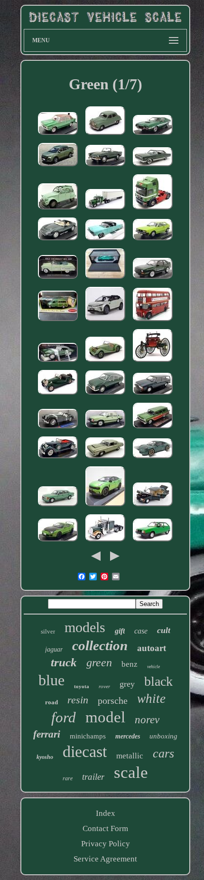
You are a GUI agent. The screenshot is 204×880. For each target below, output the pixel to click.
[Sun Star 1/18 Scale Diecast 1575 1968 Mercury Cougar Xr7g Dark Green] (58, 362)
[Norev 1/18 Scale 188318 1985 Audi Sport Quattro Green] (153, 279)
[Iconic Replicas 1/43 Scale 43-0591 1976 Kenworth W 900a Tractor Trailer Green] (105, 209)
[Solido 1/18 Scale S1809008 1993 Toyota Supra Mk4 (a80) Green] (58, 541)
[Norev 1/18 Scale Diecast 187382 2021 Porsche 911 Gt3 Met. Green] (153, 458)
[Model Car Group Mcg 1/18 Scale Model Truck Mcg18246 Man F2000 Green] (153, 209)
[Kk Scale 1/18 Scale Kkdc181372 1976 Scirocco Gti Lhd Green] (153, 240)
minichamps (88, 736)
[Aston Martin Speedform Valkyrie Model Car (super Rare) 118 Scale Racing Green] (105, 279)
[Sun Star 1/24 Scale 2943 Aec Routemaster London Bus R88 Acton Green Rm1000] (153, 321)
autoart (151, 648)
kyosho (45, 757)
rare (68, 778)
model (105, 717)
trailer (93, 777)
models (85, 627)
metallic (129, 755)
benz (129, 664)
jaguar (54, 649)
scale (131, 772)
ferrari (46, 734)
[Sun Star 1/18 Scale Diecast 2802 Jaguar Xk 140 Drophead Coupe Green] (58, 428)
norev (147, 720)
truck (64, 662)
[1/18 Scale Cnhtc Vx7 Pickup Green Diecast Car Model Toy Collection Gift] (58, 166)
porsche (113, 700)
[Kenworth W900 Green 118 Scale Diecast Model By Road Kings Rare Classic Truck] (105, 541)
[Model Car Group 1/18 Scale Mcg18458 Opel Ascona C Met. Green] (105, 428)
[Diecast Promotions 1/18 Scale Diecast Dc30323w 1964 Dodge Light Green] (105, 458)
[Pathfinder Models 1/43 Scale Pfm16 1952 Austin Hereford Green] (105, 135)
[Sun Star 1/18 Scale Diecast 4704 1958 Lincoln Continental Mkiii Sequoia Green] (105, 240)
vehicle (153, 666)
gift (120, 631)
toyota (81, 686)
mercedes (127, 736)
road (51, 702)
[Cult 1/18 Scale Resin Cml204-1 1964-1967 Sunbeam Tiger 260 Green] (105, 166)
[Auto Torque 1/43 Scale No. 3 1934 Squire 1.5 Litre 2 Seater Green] (105, 362)
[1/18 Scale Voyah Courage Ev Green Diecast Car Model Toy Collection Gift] (105, 321)
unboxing (163, 736)
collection (100, 645)
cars (163, 753)
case (141, 631)
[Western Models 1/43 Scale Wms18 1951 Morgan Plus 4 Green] (58, 394)
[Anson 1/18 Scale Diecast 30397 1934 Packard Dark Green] (58, 458)
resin (77, 700)
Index (105, 813)
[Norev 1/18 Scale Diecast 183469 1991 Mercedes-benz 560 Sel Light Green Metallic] (58, 506)
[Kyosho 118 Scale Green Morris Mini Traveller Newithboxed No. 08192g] (58, 321)
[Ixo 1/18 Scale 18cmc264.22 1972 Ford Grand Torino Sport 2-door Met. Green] (153, 135)
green (99, 662)
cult (163, 630)
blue (51, 680)
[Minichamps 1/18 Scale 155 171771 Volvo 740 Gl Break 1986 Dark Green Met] (153, 394)
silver (48, 631)
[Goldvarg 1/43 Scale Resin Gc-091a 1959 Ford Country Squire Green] (153, 428)
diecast (85, 751)
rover (104, 686)
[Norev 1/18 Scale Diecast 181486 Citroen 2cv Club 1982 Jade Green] (58, 209)
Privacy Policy (105, 843)
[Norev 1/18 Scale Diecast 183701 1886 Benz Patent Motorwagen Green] (153, 362)
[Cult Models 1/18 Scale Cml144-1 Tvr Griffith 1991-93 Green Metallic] (58, 240)
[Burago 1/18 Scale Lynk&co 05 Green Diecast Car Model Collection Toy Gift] (105, 506)
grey (127, 684)
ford (63, 717)
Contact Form (105, 828)
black (158, 681)
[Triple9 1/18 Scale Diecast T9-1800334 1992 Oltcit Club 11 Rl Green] (153, 541)
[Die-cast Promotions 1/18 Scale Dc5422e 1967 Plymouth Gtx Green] (153, 166)
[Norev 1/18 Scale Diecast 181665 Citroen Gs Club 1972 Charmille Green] (105, 394)
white (151, 698)
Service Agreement (105, 858)
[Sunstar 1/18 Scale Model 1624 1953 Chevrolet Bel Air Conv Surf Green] (58, 279)
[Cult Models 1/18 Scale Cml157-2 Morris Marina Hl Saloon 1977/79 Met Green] (58, 135)
